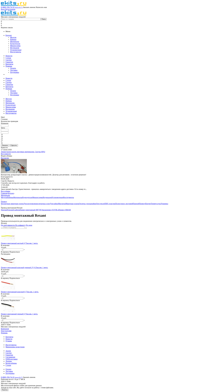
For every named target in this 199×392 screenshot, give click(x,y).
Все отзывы (5, 191)
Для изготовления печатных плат (37, 204)
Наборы (13, 39)
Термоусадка (156, 204)
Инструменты (15, 52)
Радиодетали (15, 44)
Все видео (5, 158)
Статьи (8, 58)
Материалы (14, 42)
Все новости (6, 154)
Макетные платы (72, 204)
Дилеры (9, 361)
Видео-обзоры (11, 363)
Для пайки (54, 204)
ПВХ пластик (109, 204)
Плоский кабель (13, 210)
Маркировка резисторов (15, 347)
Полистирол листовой (124, 204)
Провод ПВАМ (65, 210)
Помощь (9, 66)
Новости (9, 56)
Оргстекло (100, 204)
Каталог (9, 35)
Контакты (9, 64)
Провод (142, 204)
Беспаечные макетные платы (12, 204)
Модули (13, 37)
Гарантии (9, 62)
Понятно (5, 390)
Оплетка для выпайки (87, 204)
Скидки (9, 60)
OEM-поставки (12, 359)
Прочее (148, 204)
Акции (8, 351)
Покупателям (6, 331)
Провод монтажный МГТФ (30, 210)
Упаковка (164, 204)
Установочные (15, 50)
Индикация (14, 48)
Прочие (4, 210)
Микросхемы (15, 46)
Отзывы (9, 341)
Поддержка (14, 72)
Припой (136, 204)
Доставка (13, 70)
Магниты (62, 204)
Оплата (13, 68)
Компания (5, 329)
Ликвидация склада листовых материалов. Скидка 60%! (23, 152)
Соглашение (10, 357)
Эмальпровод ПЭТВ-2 (50, 210)
